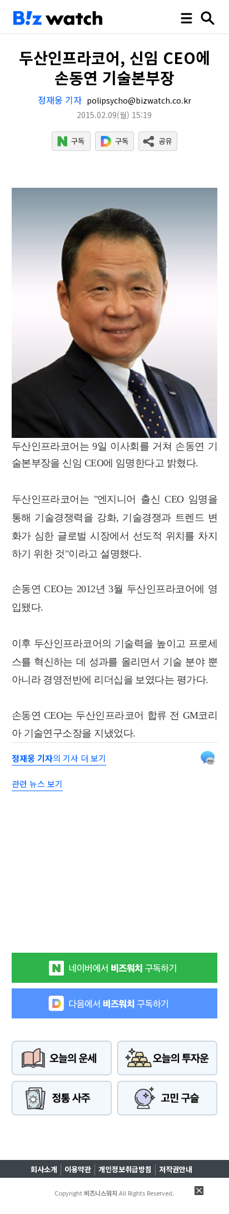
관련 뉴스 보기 (37, 783)
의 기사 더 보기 (59, 758)
